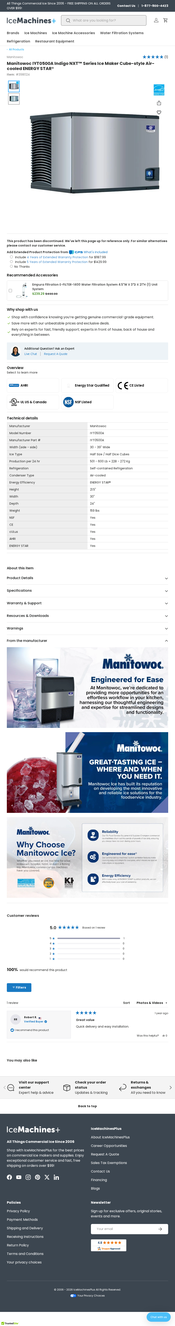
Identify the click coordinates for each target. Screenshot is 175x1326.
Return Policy (18, 1245)
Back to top (87, 1106)
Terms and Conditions (25, 1253)
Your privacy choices (24, 1262)
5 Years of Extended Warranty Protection (58, 262)
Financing (99, 1179)
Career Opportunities (109, 1145)
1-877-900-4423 (154, 6)
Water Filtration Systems (122, 33)
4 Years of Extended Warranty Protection (58, 257)
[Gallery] (87, 154)
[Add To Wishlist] (159, 112)
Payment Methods (22, 1219)
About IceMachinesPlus (110, 1137)
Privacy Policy (18, 1211)
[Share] (159, 103)
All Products (16, 49)
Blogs (95, 1188)
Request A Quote (55, 354)
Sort (127, 1003)
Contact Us (126, 6)
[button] (165, 20)
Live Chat (30, 354)
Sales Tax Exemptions (109, 1162)
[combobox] (103, 20)
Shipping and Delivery (25, 1228)
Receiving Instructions (25, 1236)
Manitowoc (15, 57)
